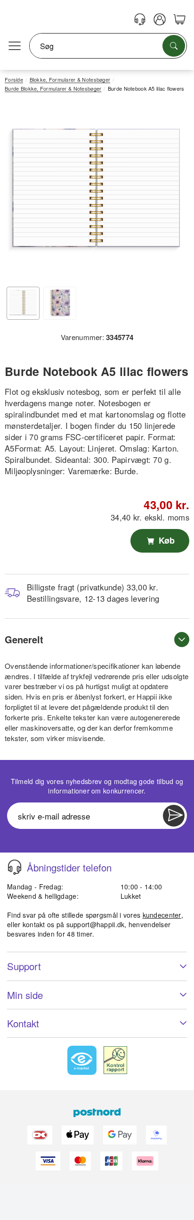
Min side (25, 995)
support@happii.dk (95, 924)
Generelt (24, 639)
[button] (93, 190)
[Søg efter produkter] (173, 46)
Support (24, 966)
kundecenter (162, 915)
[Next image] (168, 193)
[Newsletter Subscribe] (174, 816)
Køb (165, 540)
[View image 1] (23, 303)
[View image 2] (59, 303)
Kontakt (23, 1023)
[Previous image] (18, 193)
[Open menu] (14, 46)
